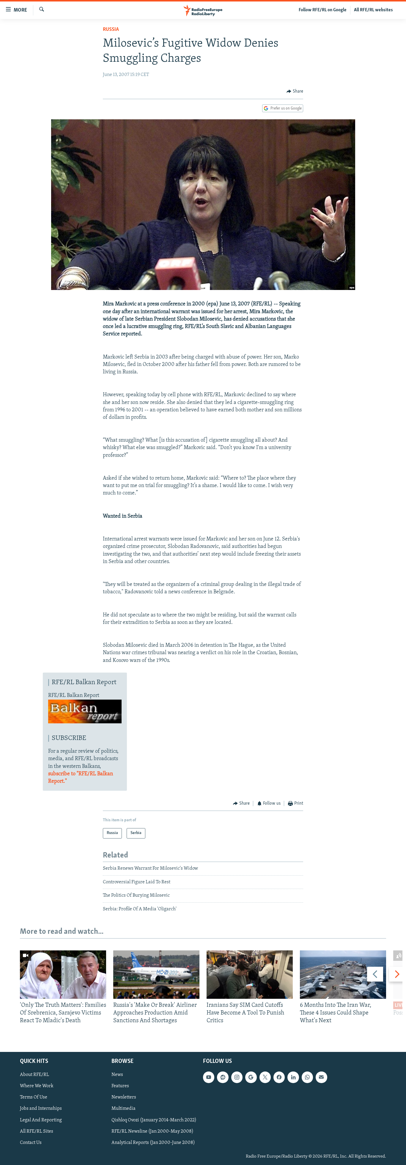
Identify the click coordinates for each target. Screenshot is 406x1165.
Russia (111, 29)
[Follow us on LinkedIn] (293, 1077)
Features (120, 1086)
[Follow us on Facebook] (279, 1077)
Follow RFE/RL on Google (323, 10)
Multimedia (123, 1108)
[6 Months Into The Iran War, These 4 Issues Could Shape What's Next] (343, 974)
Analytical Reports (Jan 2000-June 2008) (153, 1142)
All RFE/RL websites (373, 10)
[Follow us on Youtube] (208, 1077)
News (117, 1074)
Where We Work (36, 1086)
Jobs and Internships (41, 1108)
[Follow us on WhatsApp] (307, 1077)
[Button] (295, 91)
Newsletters (123, 1097)
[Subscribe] (321, 1077)
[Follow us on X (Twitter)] (265, 1077)
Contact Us (31, 1142)
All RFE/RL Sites (36, 1131)
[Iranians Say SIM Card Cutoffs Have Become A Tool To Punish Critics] (250, 974)
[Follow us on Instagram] (237, 1077)
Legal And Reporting (41, 1120)
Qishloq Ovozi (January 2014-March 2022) (153, 1120)
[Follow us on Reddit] (222, 1077)
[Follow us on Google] (250, 1077)
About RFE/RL (34, 1074)
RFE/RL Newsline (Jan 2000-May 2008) (152, 1131)
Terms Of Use (33, 1097)
